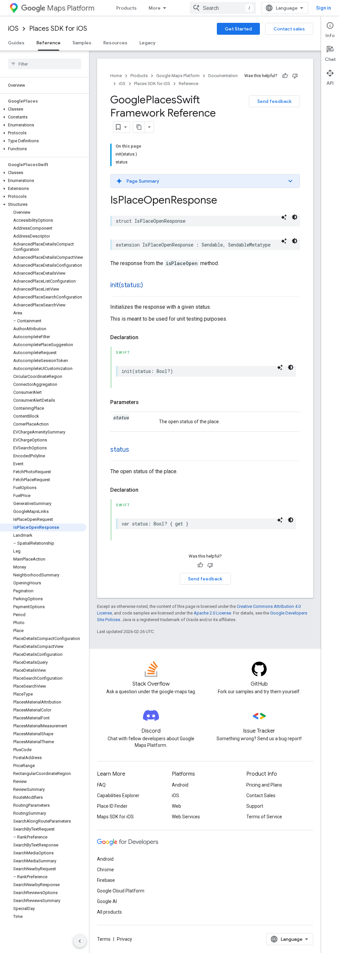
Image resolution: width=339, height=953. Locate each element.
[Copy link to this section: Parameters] (145, 402)
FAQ (101, 785)
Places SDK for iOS (58, 28)
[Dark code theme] (294, 217)
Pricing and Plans (264, 785)
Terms (104, 939)
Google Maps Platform (178, 75)
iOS (13, 28)
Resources (115, 43)
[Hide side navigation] (79, 941)
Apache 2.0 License (212, 613)
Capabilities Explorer (118, 795)
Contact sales (289, 29)
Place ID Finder (112, 806)
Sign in (323, 8)
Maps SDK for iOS (115, 816)
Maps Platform (70, 8)
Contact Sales (260, 795)
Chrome (105, 869)
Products (126, 8)
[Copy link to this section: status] (135, 450)
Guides (16, 43)
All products (109, 912)
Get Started (238, 29)
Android (180, 785)
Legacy (147, 43)
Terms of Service (264, 816)
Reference (48, 43)
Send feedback (274, 101)
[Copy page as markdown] (139, 127)
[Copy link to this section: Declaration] (145, 337)
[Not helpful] (295, 76)
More (155, 8)
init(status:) (126, 285)
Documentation (223, 75)
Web (176, 806)
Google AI (107, 901)
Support (254, 806)
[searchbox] (44, 64)
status (119, 449)
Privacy (124, 939)
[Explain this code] (284, 217)
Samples (82, 43)
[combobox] (223, 8)
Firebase (106, 880)
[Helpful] (285, 76)
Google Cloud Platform (120, 890)
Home (116, 75)
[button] (43, 109)
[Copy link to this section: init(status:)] (149, 286)
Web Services (186, 816)
